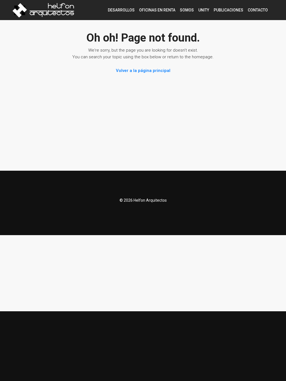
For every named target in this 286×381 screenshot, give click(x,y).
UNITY (203, 10)
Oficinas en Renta (157, 10)
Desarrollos (121, 10)
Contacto (258, 10)
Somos (187, 10)
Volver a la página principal (143, 70)
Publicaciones (228, 10)
